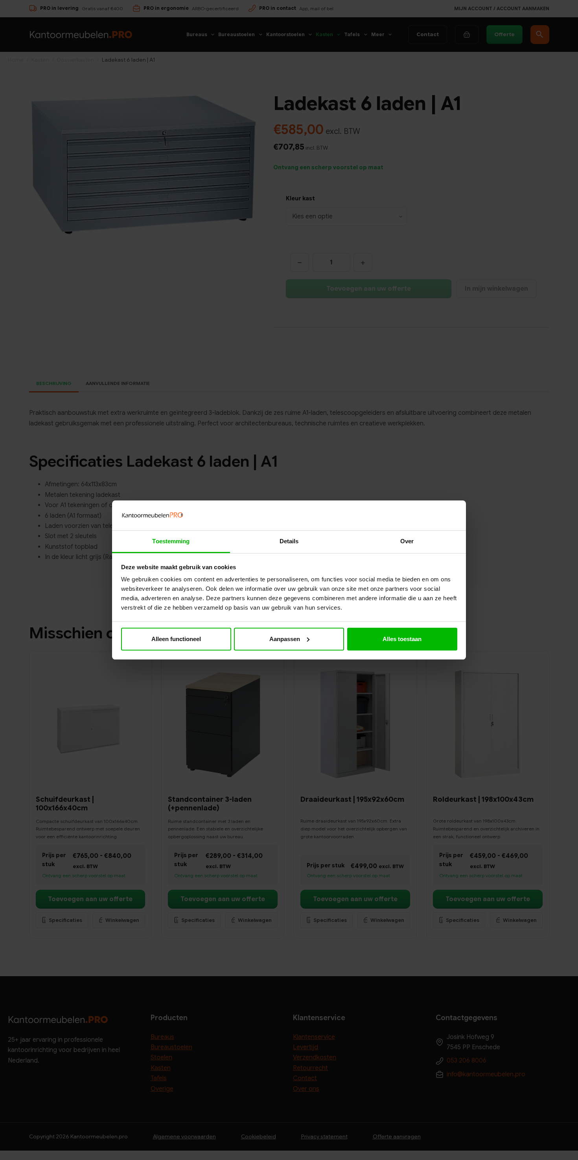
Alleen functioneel (176, 639)
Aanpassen (284, 639)
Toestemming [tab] (171, 541)
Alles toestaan (402, 639)
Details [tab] (289, 541)
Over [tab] (407, 541)
